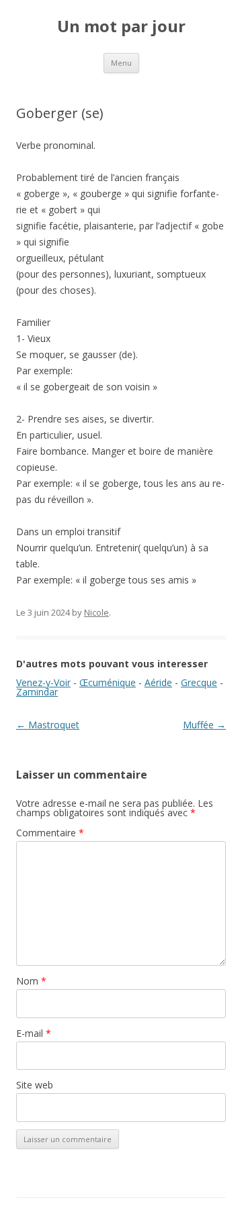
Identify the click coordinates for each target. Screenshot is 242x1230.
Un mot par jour (121, 26)
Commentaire (50, 832)
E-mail (33, 1033)
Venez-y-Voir (43, 682)
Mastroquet (47, 724)
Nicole (96, 612)
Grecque (199, 682)
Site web (34, 1084)
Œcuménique (107, 682)
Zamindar (37, 691)
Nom (31, 980)
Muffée (204, 724)
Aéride (158, 682)
